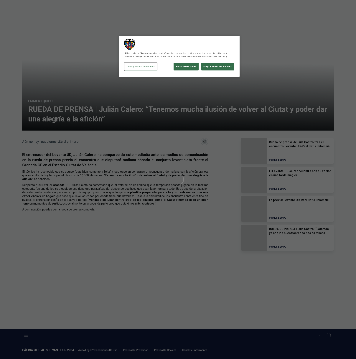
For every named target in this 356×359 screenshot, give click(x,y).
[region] (179, 56)
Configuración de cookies (141, 66)
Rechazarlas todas (186, 66)
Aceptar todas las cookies (217, 66)
